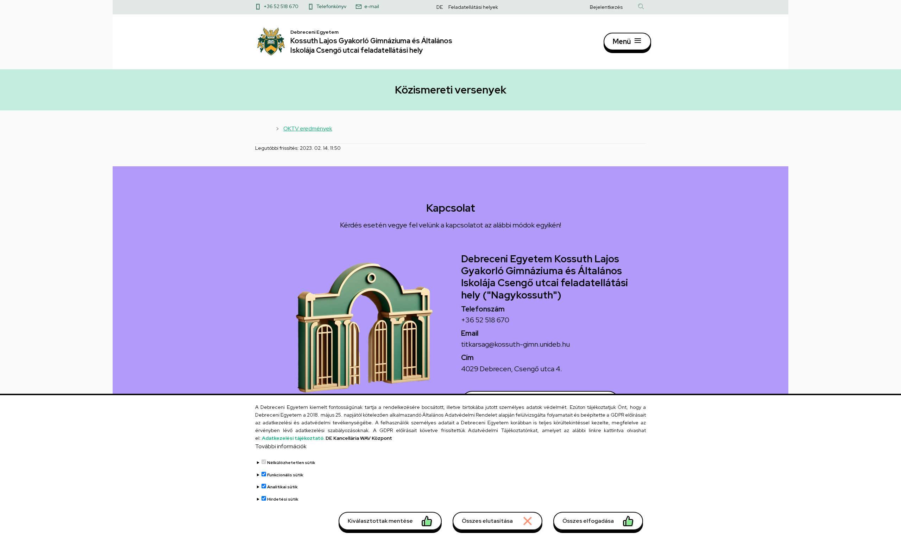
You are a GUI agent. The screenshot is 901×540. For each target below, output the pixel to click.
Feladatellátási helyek (473, 7)
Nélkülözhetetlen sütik (291, 463)
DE (439, 7)
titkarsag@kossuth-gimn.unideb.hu (515, 344)
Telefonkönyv (331, 6)
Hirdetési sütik (282, 499)
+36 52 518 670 (281, 6)
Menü (622, 41)
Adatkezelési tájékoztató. (293, 438)
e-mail (371, 6)
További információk (281, 446)
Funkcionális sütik (285, 475)
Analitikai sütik (282, 487)
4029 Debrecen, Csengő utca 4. (511, 368)
